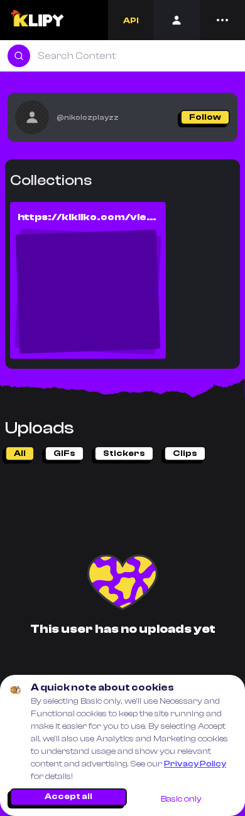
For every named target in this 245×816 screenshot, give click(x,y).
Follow (205, 117)
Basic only (181, 799)
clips (185, 453)
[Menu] (222, 20)
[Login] (176, 20)
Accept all (68, 797)
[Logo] (36, 20)
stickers (124, 453)
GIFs (64, 453)
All (20, 453)
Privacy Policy (195, 764)
